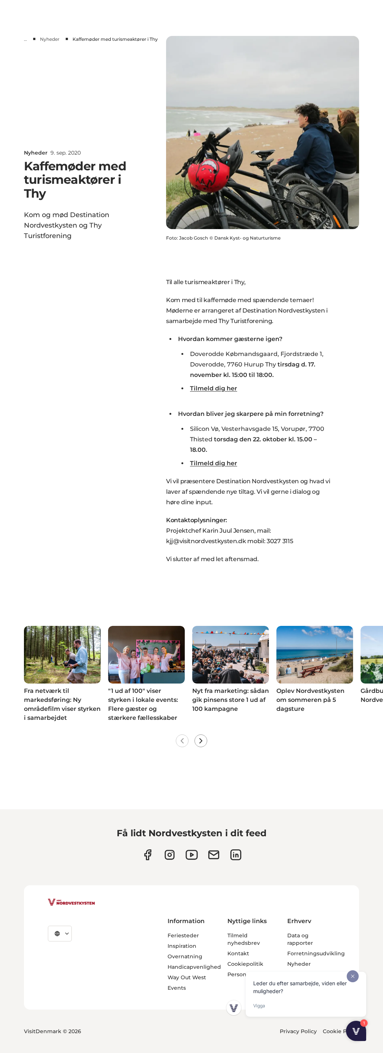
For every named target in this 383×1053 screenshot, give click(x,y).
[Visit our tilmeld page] (213, 854)
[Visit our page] (147, 854)
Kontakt (238, 953)
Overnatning (185, 956)
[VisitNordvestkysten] (71, 902)
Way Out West (187, 977)
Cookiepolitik (245, 964)
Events (177, 987)
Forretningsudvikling (316, 953)
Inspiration (182, 946)
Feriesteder (183, 935)
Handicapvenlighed (194, 967)
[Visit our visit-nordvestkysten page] (235, 854)
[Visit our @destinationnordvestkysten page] (191, 854)
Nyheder (49, 39)
